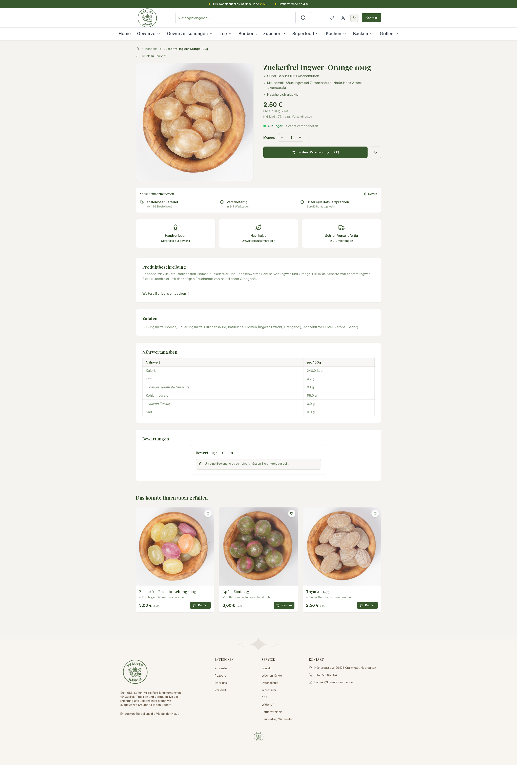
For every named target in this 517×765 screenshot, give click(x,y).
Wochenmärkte (272, 675)
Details (372, 194)
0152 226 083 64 (325, 675)
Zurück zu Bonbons (154, 56)
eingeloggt (274, 463)
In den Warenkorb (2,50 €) (318, 152)
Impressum (269, 690)
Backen (360, 33)
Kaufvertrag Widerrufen (277, 719)
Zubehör (272, 33)
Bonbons (248, 33)
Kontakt (371, 18)
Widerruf (267, 704)
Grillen (386, 33)
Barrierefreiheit (272, 712)
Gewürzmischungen (187, 33)
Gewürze (146, 33)
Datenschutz (270, 682)
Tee (223, 33)
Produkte (221, 668)
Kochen (333, 33)
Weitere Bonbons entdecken (164, 293)
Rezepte (220, 675)
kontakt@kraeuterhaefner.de (333, 682)
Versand (220, 690)
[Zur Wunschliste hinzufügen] (375, 152)
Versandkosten (302, 116)
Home (125, 33)
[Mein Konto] (343, 18)
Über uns (221, 682)
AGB (264, 697)
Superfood (303, 33)
